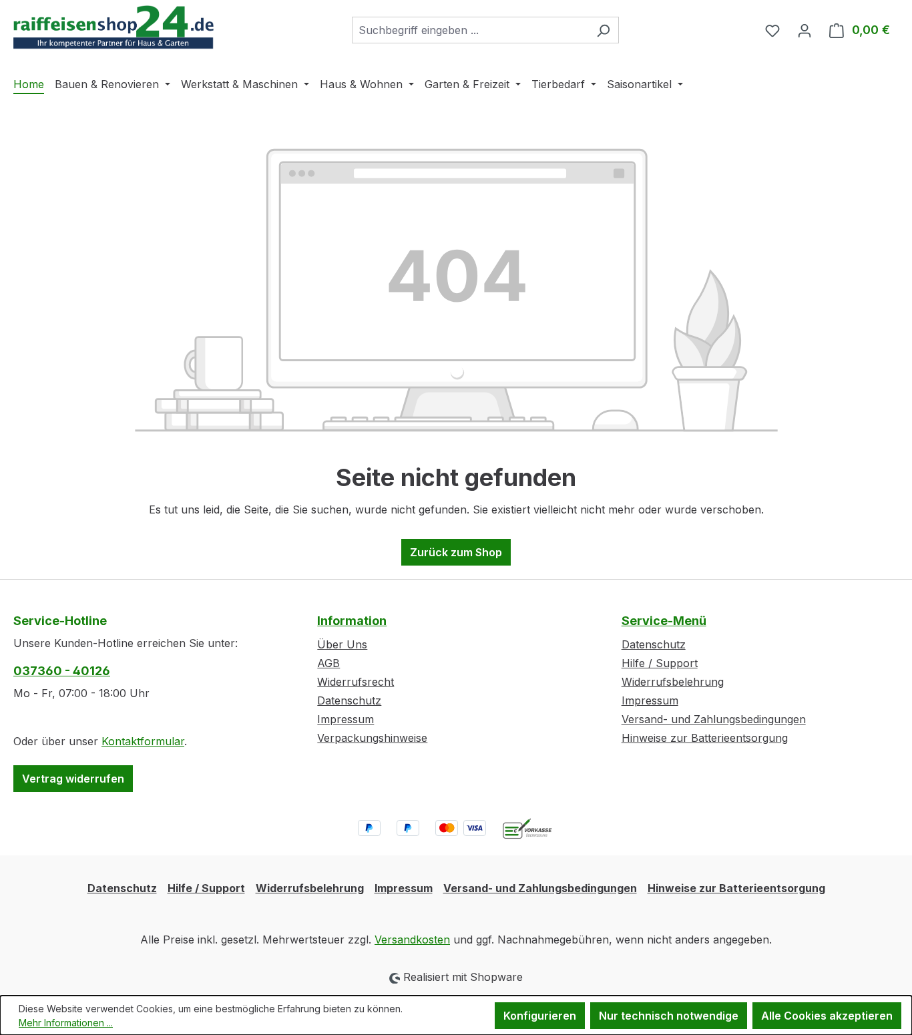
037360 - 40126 (61, 671)
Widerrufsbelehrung (673, 681)
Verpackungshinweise (372, 738)
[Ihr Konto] (804, 30)
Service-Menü (664, 621)
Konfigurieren (539, 1015)
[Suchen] (603, 30)
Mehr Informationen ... (66, 1022)
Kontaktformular (142, 741)
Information (352, 621)
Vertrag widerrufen (73, 778)
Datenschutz (349, 700)
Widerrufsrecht (355, 681)
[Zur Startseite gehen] (113, 27)
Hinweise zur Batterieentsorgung (705, 738)
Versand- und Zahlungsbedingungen (714, 719)
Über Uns (342, 644)
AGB (328, 663)
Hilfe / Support (660, 663)
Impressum (345, 719)
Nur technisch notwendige (668, 1015)
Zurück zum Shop (456, 552)
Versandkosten (412, 939)
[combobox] (470, 30)
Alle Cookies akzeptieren (827, 1015)
